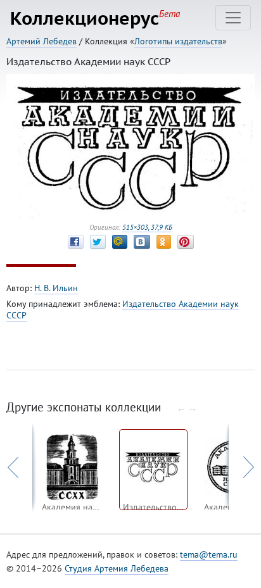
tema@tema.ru (209, 554)
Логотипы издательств (178, 41)
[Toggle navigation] (233, 17)
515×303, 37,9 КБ (147, 227)
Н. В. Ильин (56, 288)
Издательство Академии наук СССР (122, 309)
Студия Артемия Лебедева (117, 568)
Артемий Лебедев (41, 41)
